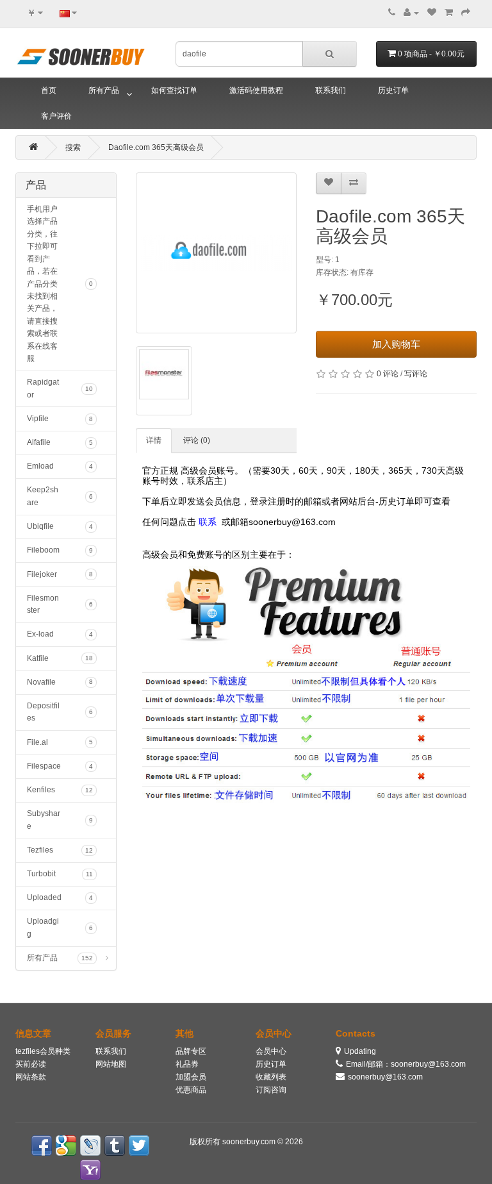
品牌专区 (191, 1051)
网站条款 (30, 1076)
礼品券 (187, 1064)
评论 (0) (196, 440)
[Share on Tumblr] (114, 1145)
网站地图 (110, 1064)
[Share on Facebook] (41, 1145)
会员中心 (271, 1051)
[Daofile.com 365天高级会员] (216, 252)
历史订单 (393, 90)
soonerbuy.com (249, 1141)
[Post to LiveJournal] (90, 1145)
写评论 (415, 373)
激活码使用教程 (256, 90)
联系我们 (330, 90)
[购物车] (449, 12)
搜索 (73, 147)
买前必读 (30, 1064)
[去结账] (465, 12)
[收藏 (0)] (431, 12)
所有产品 (103, 90)
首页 (48, 90)
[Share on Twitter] (139, 1145)
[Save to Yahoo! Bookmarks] (90, 1170)
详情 (153, 440)
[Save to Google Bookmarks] (66, 1145)
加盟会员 (191, 1076)
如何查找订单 (174, 90)
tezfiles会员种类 (42, 1051)
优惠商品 (191, 1089)
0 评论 (387, 373)
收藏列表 (271, 1076)
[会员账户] (411, 12)
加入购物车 (396, 343)
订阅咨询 (271, 1089)
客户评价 (56, 116)
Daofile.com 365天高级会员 (156, 147)
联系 (208, 521)
